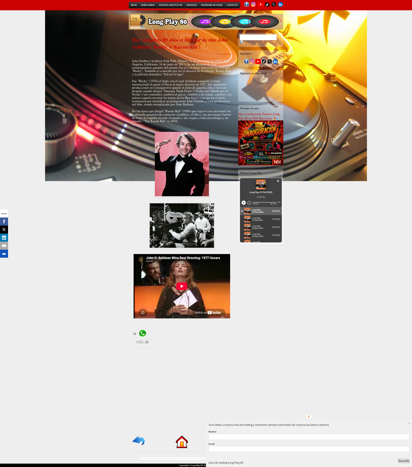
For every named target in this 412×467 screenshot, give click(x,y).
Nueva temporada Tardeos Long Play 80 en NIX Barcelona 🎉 (259, 116)
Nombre (212, 431)
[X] (4, 230)
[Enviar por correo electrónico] (138, 342)
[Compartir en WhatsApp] (142, 338)
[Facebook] (4, 221)
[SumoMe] (4, 254)
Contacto (232, 5)
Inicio (134, 5)
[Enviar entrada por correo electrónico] (134, 333)
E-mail (212, 444)
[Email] (4, 246)
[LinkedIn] (4, 238)
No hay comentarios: (224, 54)
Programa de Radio (212, 5)
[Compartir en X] (144, 342)
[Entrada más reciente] (139, 445)
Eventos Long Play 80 (170, 5)
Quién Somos (148, 5)
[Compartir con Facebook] (147, 342)
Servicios (191, 5)
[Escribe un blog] (141, 342)
